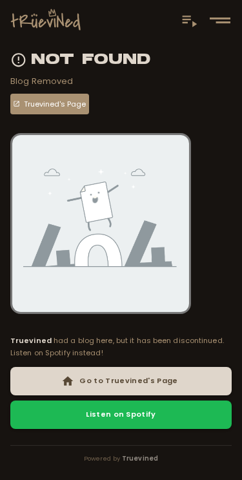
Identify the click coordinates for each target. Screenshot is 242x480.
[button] (220, 20)
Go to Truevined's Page (128, 380)
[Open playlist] (189, 20)
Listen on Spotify (121, 414)
